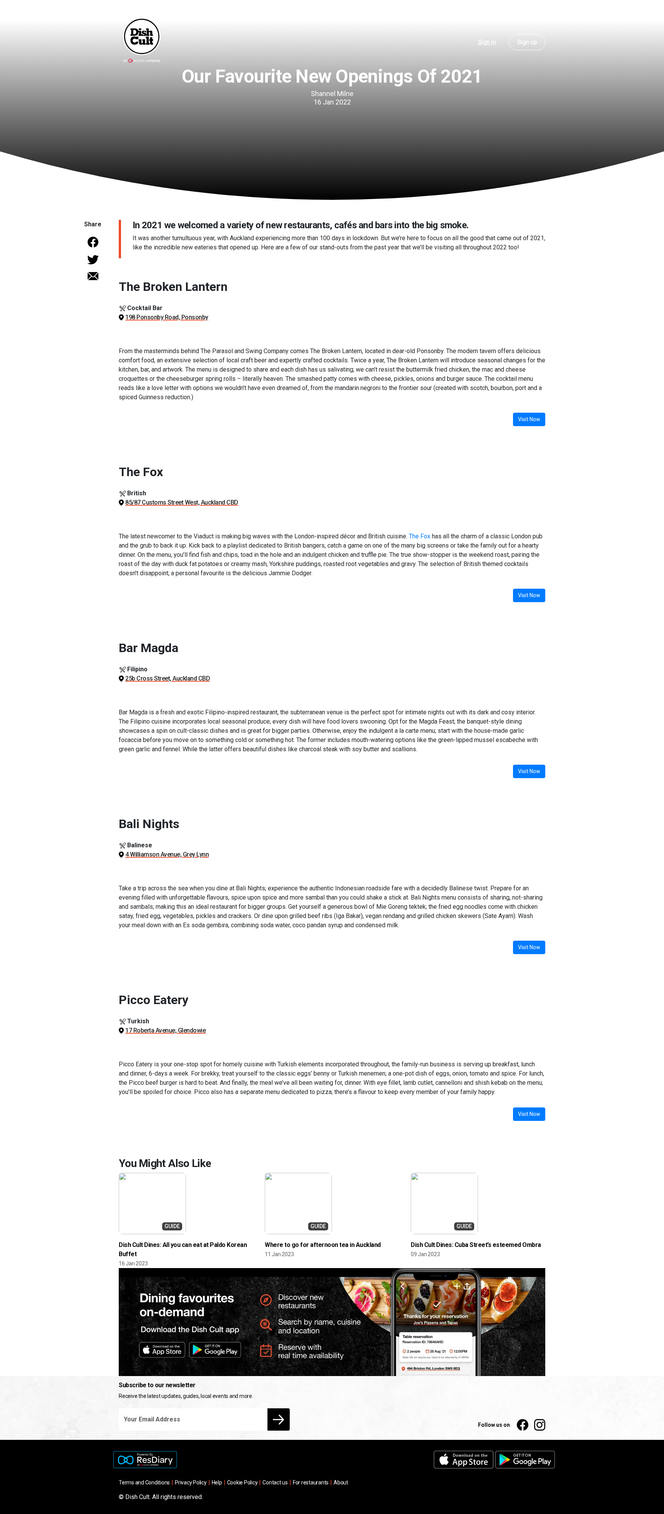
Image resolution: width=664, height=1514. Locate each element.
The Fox (419, 536)
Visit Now (529, 419)
